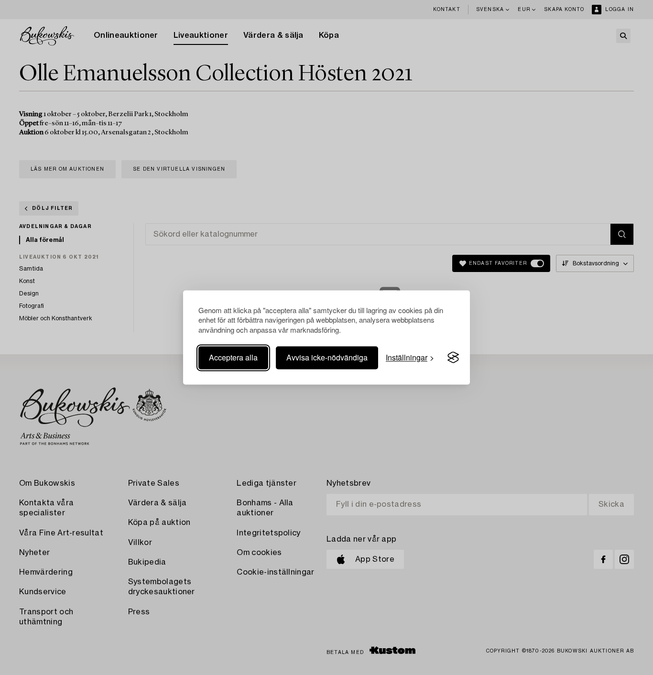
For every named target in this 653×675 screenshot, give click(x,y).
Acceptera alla (233, 357)
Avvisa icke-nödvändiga (327, 357)
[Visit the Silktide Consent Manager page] (453, 357)
